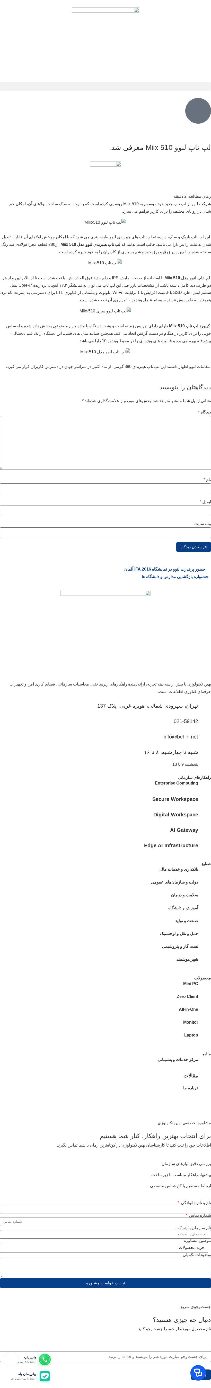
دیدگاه (204, 412)
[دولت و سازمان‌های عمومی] (204, 885)
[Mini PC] (204, 986)
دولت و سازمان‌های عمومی (174, 882)
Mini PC (190, 983)
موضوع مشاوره (197, 1241)
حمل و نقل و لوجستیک (179, 933)
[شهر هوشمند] (204, 962)
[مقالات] (204, 1075)
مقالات (190, 1075)
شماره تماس (199, 1215)
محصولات (202, 978)
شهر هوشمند (187, 959)
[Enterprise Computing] (204, 786)
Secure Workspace (175, 799)
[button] (105, 86)
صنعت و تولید (186, 920)
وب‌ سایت (202, 524)
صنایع (206, 863)
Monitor (190, 1022)
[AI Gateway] (204, 829)
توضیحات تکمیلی (197, 1255)
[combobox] (105, 1356)
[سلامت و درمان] (204, 897)
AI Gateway (184, 830)
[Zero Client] (204, 999)
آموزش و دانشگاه (183, 908)
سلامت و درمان (184, 895)
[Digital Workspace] (204, 814)
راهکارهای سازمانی (194, 777)
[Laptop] (204, 1038)
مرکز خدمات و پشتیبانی (178, 1059)
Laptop (191, 1035)
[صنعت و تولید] (204, 923)
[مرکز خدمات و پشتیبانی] (204, 1062)
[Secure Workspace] (204, 798)
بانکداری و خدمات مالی (178, 869)
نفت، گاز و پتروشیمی (180, 946)
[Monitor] (204, 1025)
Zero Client (187, 996)
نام (207, 480)
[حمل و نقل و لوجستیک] (204, 936)
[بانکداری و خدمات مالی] (204, 872)
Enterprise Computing (176, 783)
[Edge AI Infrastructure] (204, 845)
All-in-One (188, 1009)
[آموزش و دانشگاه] (204, 910)
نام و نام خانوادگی (195, 1203)
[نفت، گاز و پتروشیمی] (204, 949)
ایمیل (205, 502)
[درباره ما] (204, 1090)
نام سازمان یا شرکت (193, 1228)
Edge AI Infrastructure (171, 845)
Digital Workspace (175, 814)
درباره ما (190, 1088)
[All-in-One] (204, 1012)
